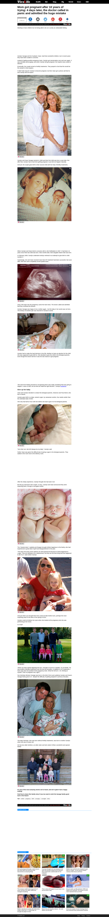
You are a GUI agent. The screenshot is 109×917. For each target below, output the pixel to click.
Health (38, 2)
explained (63, 386)
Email (38, 21)
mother (22, 798)
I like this (21, 156)
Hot (46, 2)
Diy (62, 2)
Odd (87, 2)
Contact (88, 915)
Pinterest (60, 21)
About (78, 915)
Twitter (45, 21)
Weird (71, 2)
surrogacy (37, 798)
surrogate (43, 798)
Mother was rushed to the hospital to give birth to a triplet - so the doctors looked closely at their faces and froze (77, 870)
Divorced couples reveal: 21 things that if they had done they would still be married (77, 909)
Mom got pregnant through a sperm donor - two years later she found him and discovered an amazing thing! (28, 870)
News (79, 2)
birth (33, 798)
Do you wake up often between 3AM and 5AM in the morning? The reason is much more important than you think (77, 890)
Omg (54, 2)
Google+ (52, 21)
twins (48, 798)
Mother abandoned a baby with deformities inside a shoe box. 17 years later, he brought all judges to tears (28, 910)
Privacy (83, 915)
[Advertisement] (84, 28)
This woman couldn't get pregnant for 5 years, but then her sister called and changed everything (27, 890)
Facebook (30, 21)
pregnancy (28, 798)
